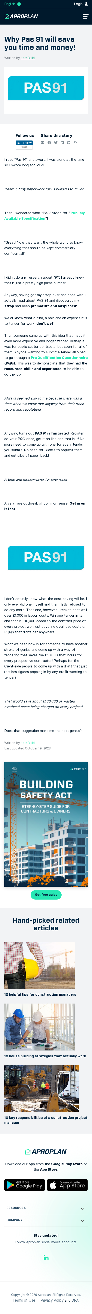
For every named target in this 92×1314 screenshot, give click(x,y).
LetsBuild (28, 58)
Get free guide (46, 895)
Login (79, 3)
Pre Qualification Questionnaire (59, 357)
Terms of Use (24, 1300)
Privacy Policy (52, 1300)
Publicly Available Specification (44, 215)
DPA (75, 1300)
